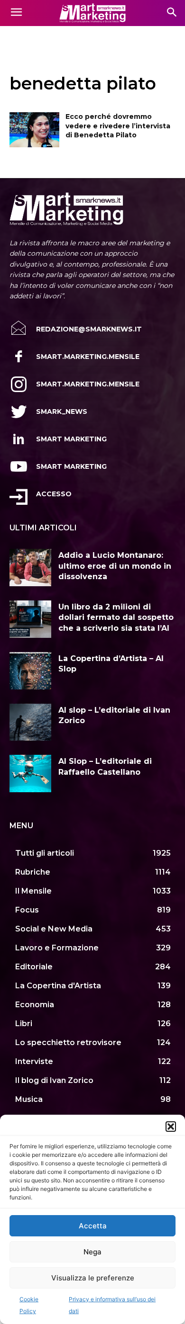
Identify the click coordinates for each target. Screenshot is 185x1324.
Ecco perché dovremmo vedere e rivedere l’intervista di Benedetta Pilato (117, 125)
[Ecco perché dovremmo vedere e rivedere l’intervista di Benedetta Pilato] (34, 129)
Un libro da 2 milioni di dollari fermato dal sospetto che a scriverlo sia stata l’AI (116, 617)
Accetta (93, 1225)
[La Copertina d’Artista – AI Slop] (30, 670)
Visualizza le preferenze (92, 1277)
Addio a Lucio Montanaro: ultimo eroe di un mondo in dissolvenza (114, 566)
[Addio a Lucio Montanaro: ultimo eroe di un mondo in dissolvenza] (30, 567)
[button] (171, 1126)
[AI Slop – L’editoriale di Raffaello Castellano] (30, 773)
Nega (92, 1251)
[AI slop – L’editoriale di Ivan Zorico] (30, 722)
